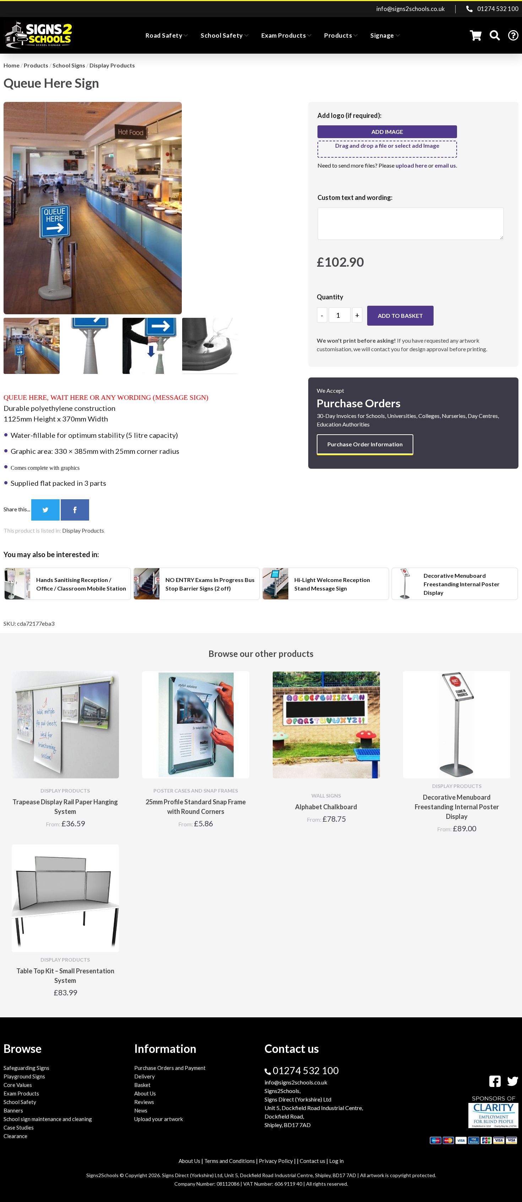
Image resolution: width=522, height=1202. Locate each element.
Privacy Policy (276, 1161)
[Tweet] (46, 509)
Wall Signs (326, 796)
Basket (142, 1085)
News (140, 1110)
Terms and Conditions (229, 1161)
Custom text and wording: (354, 197)
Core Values (18, 1085)
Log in (336, 1161)
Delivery (144, 1076)
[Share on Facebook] (75, 509)
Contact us (312, 1161)
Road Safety (164, 35)
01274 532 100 (497, 8)
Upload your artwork (158, 1119)
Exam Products (283, 35)
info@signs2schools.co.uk (410, 8)
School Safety (222, 35)
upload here (411, 165)
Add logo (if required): (349, 115)
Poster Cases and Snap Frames (195, 791)
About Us (145, 1093)
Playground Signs (24, 1076)
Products (338, 35)
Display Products (83, 530)
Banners (13, 1110)
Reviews (144, 1102)
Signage (382, 35)
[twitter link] (510, 1080)
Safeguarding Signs (26, 1068)
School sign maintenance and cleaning (48, 1119)
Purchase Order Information (365, 444)
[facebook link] (493, 1080)
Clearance (15, 1136)
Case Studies (19, 1127)
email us (445, 165)
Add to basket (400, 315)
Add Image (387, 131)
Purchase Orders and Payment (170, 1068)
